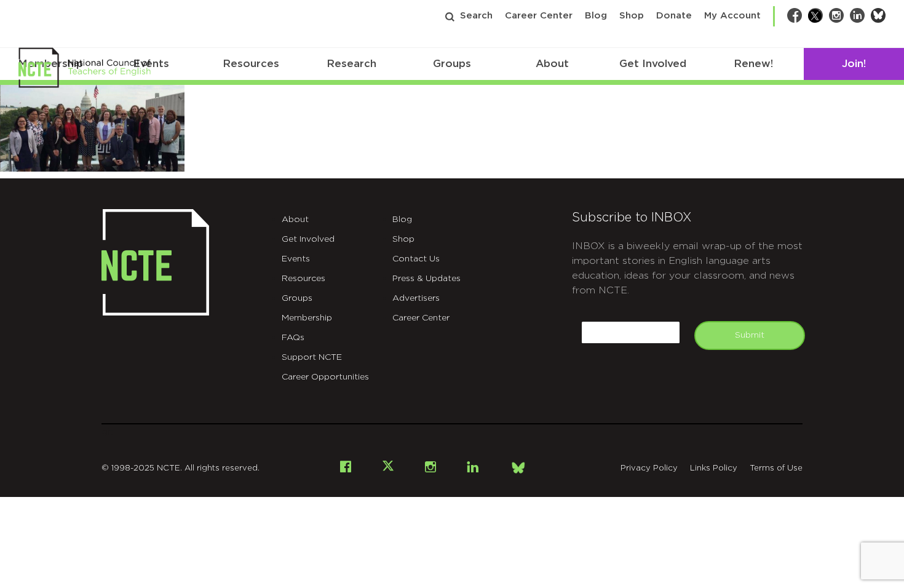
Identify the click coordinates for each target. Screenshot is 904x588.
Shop (631, 15)
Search (476, 15)
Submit (749, 335)
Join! (854, 63)
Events (296, 259)
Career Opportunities (325, 377)
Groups (452, 63)
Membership (307, 318)
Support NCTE (312, 357)
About (552, 63)
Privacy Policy (649, 468)
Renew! (753, 63)
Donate (674, 15)
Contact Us (416, 259)
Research (351, 63)
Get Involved (652, 63)
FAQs (293, 337)
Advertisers (416, 298)
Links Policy (713, 468)
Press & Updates (426, 278)
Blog (596, 15)
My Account (732, 15)
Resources (251, 63)
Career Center (539, 15)
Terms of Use (776, 468)
